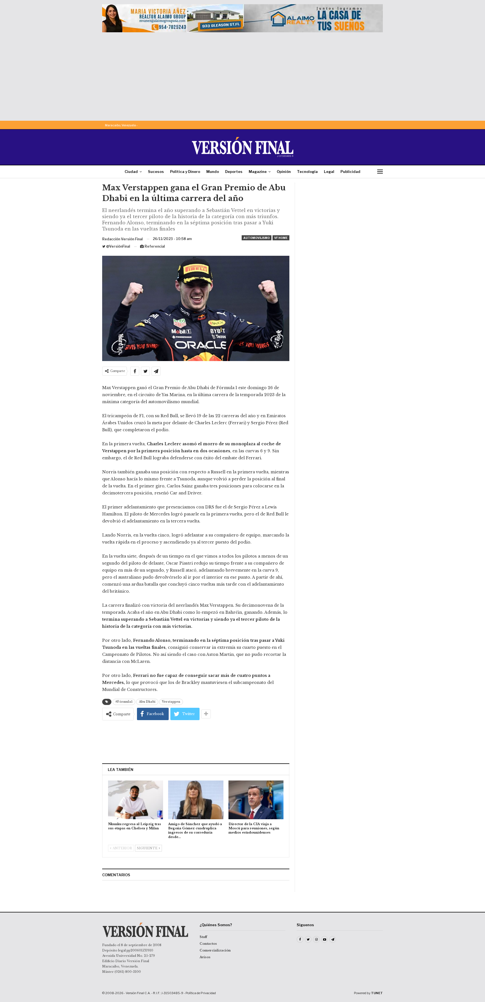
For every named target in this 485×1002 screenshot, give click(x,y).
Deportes (233, 171)
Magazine (258, 171)
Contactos (208, 944)
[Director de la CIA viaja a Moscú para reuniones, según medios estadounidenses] (255, 799)
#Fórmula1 (123, 702)
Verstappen (171, 702)
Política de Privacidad (201, 993)
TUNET (377, 993)
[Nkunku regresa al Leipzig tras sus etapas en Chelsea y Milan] (135, 799)
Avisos (205, 957)
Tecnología (307, 171)
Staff (203, 937)
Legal (329, 171)
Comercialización (215, 950)
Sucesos (156, 171)
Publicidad (350, 171)
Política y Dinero (185, 171)
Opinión (284, 171)
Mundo (212, 171)
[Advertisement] (242, 74)
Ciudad (131, 171)
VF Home (281, 237)
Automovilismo (256, 237)
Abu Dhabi (147, 702)
